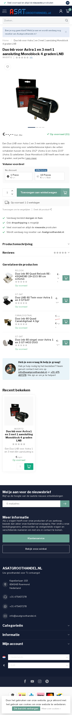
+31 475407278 (18, 596)
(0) (31, 57)
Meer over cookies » (51, 708)
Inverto (7, 57)
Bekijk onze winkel (36, 548)
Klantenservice (36, 538)
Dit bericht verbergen (26, 708)
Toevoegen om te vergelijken (16, 209)
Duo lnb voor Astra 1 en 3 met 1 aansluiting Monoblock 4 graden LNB (19, 436)
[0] (67, 11)
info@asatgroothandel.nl (32, 372)
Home (6, 40)
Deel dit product (42, 209)
